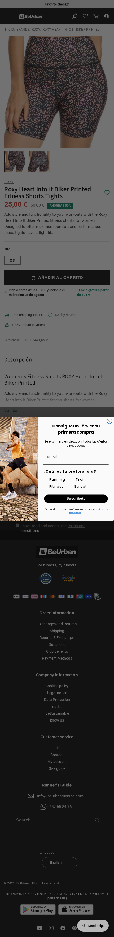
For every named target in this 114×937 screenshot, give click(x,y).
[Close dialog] (109, 421)
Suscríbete (76, 498)
